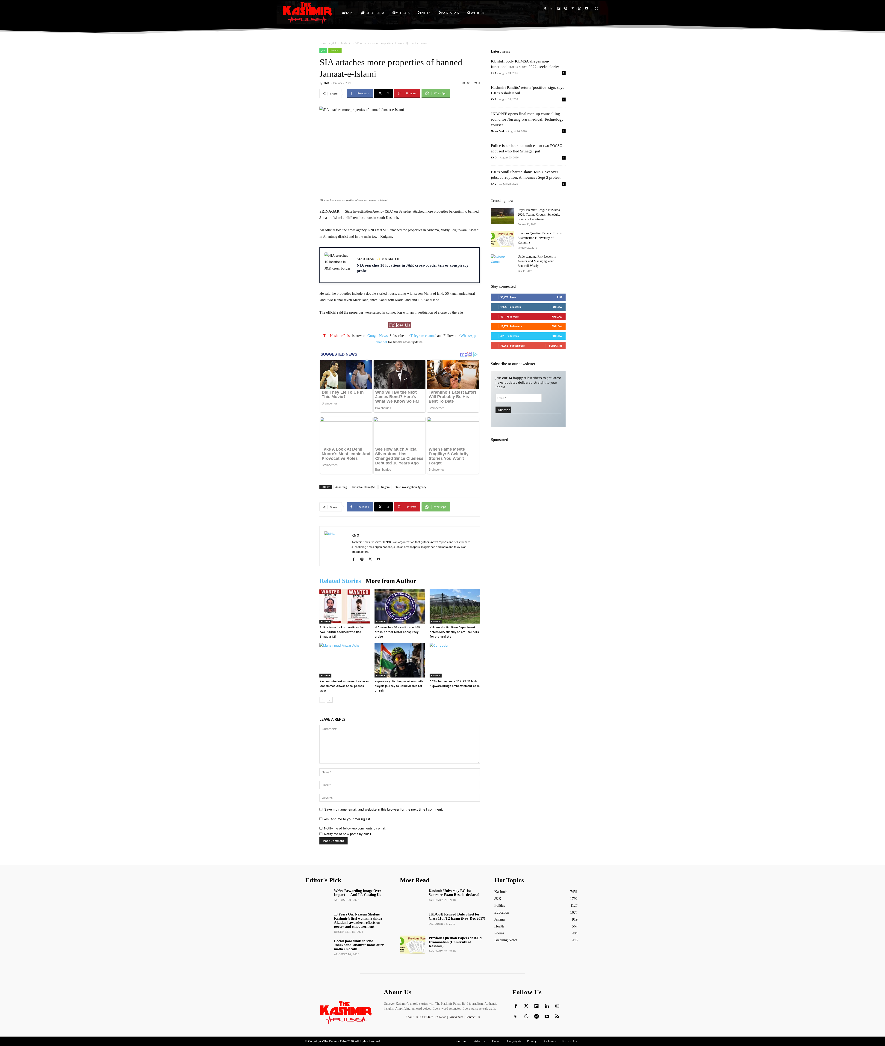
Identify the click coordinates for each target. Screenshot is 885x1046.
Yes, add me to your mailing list (346, 819)
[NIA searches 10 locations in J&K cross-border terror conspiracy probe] (400, 606)
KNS (493, 183)
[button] (596, 8)
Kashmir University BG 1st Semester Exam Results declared (454, 893)
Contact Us (473, 1017)
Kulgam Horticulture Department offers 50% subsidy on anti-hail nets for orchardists (454, 632)
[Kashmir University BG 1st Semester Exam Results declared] (412, 897)
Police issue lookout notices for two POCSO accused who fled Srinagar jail (341, 632)
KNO (326, 83)
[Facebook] (538, 8)
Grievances (456, 1017)
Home (323, 43)
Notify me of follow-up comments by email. (355, 828)
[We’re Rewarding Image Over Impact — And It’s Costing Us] (318, 897)
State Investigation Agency (410, 487)
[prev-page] (322, 700)
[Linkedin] (552, 8)
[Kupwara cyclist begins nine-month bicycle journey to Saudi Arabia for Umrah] (400, 660)
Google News (377, 336)
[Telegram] (536, 1016)
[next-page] (330, 700)
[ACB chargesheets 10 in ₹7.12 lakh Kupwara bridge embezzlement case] (455, 660)
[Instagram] (566, 8)
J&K (334, 43)
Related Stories (340, 580)
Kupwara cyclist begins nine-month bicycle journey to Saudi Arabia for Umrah (399, 686)
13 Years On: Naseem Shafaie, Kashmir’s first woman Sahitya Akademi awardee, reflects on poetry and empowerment (358, 920)
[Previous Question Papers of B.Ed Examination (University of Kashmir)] (502, 239)
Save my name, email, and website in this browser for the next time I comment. (383, 809)
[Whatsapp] (579, 8)
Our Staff (426, 1017)
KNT (493, 73)
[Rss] (557, 1016)
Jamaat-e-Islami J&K (363, 487)
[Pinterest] (573, 8)
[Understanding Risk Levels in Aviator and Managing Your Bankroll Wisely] (502, 262)
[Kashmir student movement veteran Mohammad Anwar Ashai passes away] (344, 660)
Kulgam (385, 487)
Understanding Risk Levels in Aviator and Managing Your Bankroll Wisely (537, 261)
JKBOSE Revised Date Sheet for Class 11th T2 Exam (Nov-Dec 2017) (457, 916)
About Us (412, 1017)
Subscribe (555, 345)
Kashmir (345, 43)
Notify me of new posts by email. (348, 834)
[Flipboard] (559, 8)
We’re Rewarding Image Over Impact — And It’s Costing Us (357, 893)
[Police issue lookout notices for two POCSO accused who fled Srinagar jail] (344, 606)
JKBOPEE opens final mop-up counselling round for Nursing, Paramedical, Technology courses (527, 119)
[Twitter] (545, 8)
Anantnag (341, 487)
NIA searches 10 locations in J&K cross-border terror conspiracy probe (397, 632)
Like (559, 297)
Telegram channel (423, 336)
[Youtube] (586, 8)
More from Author (391, 580)
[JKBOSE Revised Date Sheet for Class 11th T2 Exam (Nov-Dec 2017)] (412, 921)
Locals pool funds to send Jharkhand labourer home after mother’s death (359, 945)
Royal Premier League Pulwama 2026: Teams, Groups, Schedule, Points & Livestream (539, 214)
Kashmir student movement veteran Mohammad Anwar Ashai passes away (344, 686)
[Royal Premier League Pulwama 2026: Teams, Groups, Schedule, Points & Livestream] (502, 216)
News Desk (498, 131)
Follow (557, 307)
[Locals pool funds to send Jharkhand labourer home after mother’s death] (318, 948)
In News (440, 1017)
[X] (372, 559)
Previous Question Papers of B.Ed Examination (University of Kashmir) (540, 238)
